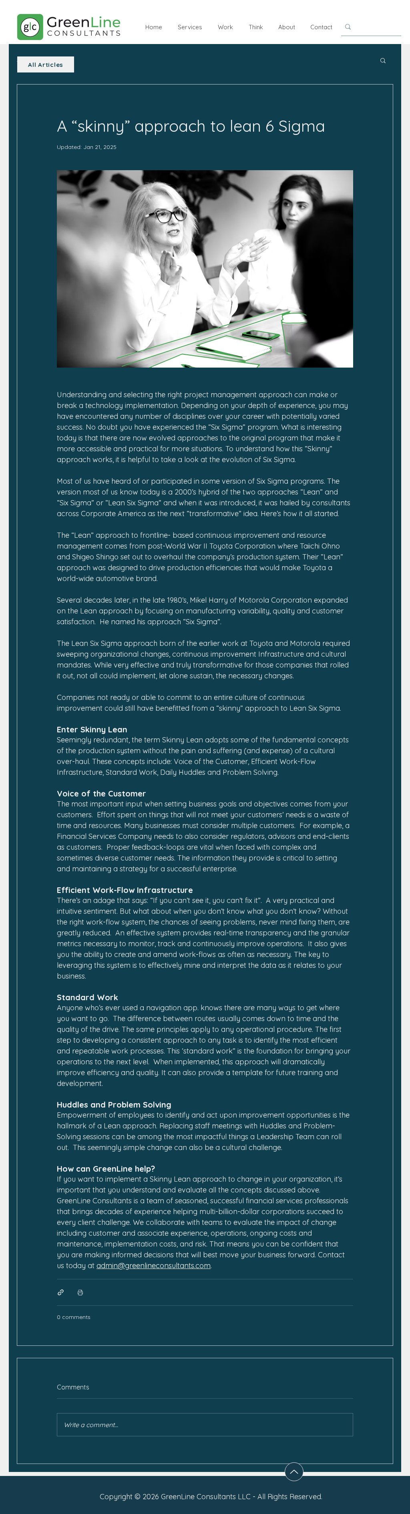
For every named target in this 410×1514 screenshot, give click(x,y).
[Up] (294, 1471)
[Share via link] (60, 1292)
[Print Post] (80, 1292)
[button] (383, 60)
